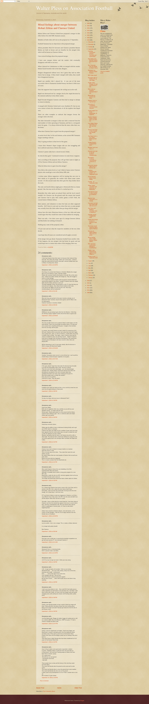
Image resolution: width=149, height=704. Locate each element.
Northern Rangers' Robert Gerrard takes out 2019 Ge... (92, 119)
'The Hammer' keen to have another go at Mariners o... (93, 193)
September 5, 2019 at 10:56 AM (50, 348)
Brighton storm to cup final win (92, 101)
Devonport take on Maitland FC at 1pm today (92, 79)
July (89, 263)
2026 (88, 23)
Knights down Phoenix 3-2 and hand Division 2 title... (92, 84)
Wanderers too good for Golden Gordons (92, 72)
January (90, 277)
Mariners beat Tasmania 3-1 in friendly (92, 200)
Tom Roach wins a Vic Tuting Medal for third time (92, 138)
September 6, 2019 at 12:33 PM (50, 553)
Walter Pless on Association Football (74, 7)
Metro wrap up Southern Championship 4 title (92, 91)
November (91, 44)
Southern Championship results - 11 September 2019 (93, 172)
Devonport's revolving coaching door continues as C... (92, 160)
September (91, 49)
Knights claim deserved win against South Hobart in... (92, 252)
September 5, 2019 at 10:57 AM (50, 359)
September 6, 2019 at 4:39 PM (49, 582)
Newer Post (40, 688)
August (90, 261)
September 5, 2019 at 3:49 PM (49, 400)
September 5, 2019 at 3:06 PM (49, 391)
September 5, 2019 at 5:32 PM (49, 442)
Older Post (78, 688)
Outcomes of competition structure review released (92, 106)
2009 (88, 292)
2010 (88, 290)
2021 (88, 35)
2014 (88, 285)
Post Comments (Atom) (49, 691)
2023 (88, 30)
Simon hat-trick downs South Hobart (92, 178)
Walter (103, 31)
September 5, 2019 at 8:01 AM (49, 291)
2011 (88, 287)
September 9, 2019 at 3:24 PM (49, 642)
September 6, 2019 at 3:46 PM (49, 562)
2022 (88, 32)
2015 (88, 283)
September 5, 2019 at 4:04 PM (49, 417)
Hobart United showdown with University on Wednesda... (92, 187)
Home (59, 688)
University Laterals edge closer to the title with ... (92, 167)
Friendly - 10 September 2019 (93, 182)
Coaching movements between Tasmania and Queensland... (92, 54)
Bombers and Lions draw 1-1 (93, 148)
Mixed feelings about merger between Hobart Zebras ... (92, 239)
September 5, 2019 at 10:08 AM (50, 315)
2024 (88, 28)
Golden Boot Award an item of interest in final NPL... (93, 221)
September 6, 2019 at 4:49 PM (49, 597)
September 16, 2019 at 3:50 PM (50, 677)
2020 (88, 37)
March (90, 273)
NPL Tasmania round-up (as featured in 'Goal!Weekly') (92, 245)
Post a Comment (44, 680)
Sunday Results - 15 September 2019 (92, 144)
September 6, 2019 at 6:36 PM (49, 611)
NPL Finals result (92, 75)
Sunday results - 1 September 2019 (93, 257)
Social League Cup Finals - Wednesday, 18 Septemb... (92, 112)
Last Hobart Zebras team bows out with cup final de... (93, 125)
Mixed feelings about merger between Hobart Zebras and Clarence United (57, 26)
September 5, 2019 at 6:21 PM (49, 462)
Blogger (82, 700)
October (90, 46)
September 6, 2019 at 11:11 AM (50, 542)
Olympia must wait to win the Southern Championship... (92, 153)
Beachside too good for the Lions (91, 97)
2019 (88, 40)
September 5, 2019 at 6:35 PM (49, 480)
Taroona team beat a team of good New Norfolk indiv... (92, 131)
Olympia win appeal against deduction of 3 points (92, 233)
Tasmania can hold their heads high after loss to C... (92, 205)
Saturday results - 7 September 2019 (92, 216)
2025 (88, 25)
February (90, 275)
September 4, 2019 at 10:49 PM (50, 265)
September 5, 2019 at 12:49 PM (50, 380)
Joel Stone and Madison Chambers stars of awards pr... (92, 210)
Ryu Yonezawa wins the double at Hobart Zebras (93, 67)
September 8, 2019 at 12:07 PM (50, 623)
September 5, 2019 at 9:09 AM (49, 305)
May (89, 268)
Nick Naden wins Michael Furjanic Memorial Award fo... (93, 60)
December (91, 42)
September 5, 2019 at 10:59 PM (50, 516)
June (89, 265)
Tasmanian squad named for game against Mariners (93, 227)
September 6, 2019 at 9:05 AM (49, 531)
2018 (88, 280)
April (89, 270)
